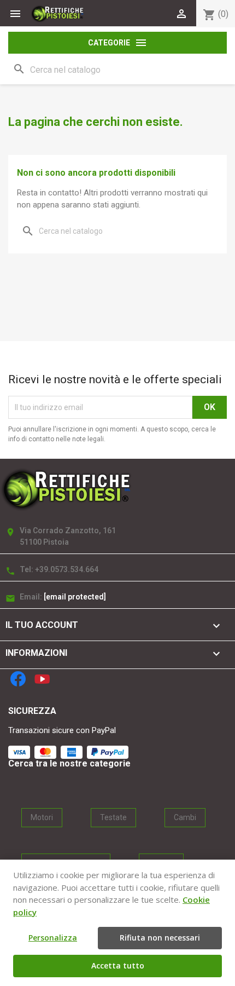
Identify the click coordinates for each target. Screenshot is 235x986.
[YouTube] (42, 679)
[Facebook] (18, 679)
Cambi (185, 817)
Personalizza (52, 937)
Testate (113, 817)
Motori (42, 817)
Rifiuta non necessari (160, 937)
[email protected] (75, 596)
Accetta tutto (117, 965)
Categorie (118, 42)
